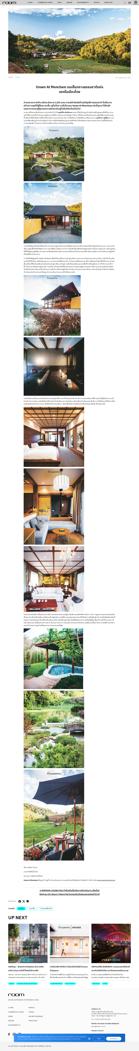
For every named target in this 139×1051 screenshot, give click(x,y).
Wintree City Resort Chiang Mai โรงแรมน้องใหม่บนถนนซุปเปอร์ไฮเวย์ (69, 894)
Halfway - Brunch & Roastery (27, 983)
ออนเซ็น (32, 908)
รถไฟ (105, 983)
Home (10, 77)
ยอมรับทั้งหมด (114, 1039)
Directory (108, 2)
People (96, 2)
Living (30, 2)
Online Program (36, 1016)
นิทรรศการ (96, 983)
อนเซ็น (21, 908)
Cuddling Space (56, 983)
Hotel (17, 77)
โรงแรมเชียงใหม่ (46, 908)
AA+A (11, 983)
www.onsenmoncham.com (106, 880)
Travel (31, 1012)
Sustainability (83, 2)
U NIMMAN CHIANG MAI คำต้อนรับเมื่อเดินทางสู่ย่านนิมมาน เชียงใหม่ (69, 890)
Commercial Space (45, 2)
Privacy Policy (97, 1031)
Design (69, 2)
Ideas (59, 2)
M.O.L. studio (70, 983)
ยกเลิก (99, 1039)
